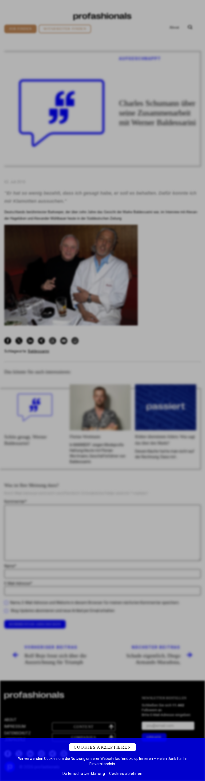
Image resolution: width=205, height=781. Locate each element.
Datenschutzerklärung (83, 773)
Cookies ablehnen (125, 773)
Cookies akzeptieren (102, 747)
